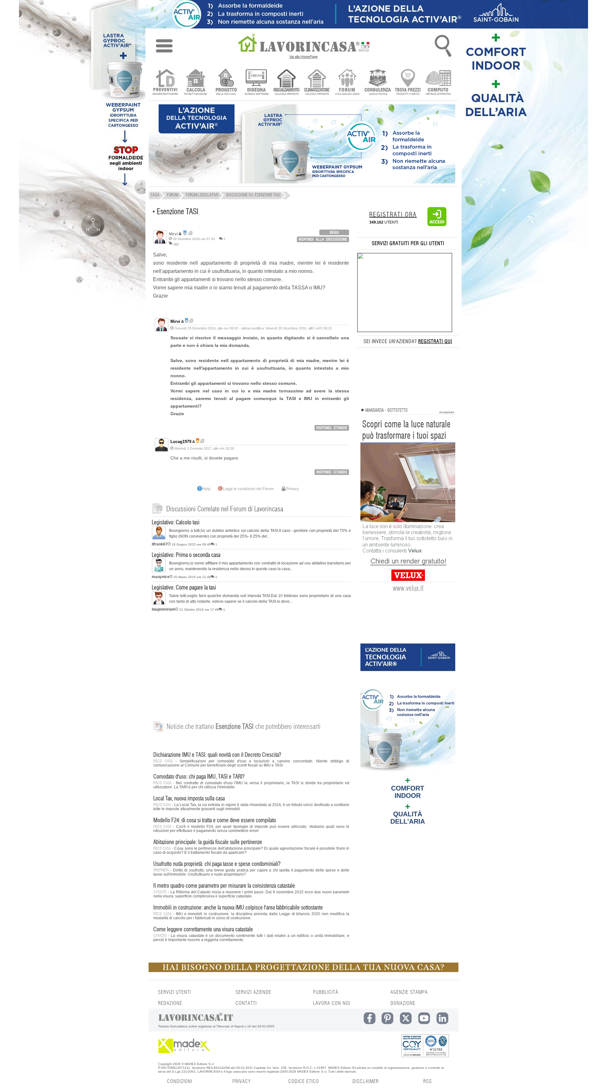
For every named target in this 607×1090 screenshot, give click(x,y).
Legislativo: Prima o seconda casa (186, 555)
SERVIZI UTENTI (174, 992)
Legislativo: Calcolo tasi (175, 523)
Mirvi (175, 321)
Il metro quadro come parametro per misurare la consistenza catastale (224, 886)
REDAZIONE (170, 1003)
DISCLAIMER (366, 1081)
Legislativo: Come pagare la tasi (184, 588)
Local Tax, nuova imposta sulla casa (189, 799)
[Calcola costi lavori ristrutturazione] (195, 82)
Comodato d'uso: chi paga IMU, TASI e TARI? (198, 777)
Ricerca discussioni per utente (190, 233)
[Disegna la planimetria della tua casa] (256, 82)
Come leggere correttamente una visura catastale (203, 930)
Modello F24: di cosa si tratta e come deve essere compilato (214, 820)
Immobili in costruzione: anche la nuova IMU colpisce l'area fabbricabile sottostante (238, 908)
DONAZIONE (402, 1003)
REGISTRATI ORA (393, 215)
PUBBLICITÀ (325, 992)
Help (206, 489)
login (334, 232)
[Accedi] (436, 225)
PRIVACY (241, 1081)
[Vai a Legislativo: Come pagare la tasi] (159, 603)
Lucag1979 (180, 441)
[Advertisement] (251, 663)
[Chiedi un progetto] (226, 82)
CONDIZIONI (179, 1081)
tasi (176, 243)
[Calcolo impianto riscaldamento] (286, 82)
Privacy (292, 489)
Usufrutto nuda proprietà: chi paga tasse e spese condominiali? (216, 864)
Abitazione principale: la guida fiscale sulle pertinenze (207, 842)
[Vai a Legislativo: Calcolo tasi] (159, 538)
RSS (427, 1081)
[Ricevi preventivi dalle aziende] (165, 82)
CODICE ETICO (303, 1081)
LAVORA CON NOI (331, 1003)
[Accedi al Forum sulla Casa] (347, 82)
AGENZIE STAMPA (409, 992)
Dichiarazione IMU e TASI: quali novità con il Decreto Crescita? (217, 755)
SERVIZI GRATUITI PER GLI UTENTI (408, 243)
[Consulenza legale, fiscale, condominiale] (377, 82)
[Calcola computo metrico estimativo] (438, 82)
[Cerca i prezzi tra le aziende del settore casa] (408, 82)
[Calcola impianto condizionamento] (317, 82)
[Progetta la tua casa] (303, 971)
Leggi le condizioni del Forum (248, 489)
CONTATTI (246, 1003)
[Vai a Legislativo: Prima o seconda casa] (159, 571)
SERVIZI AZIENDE (253, 992)
